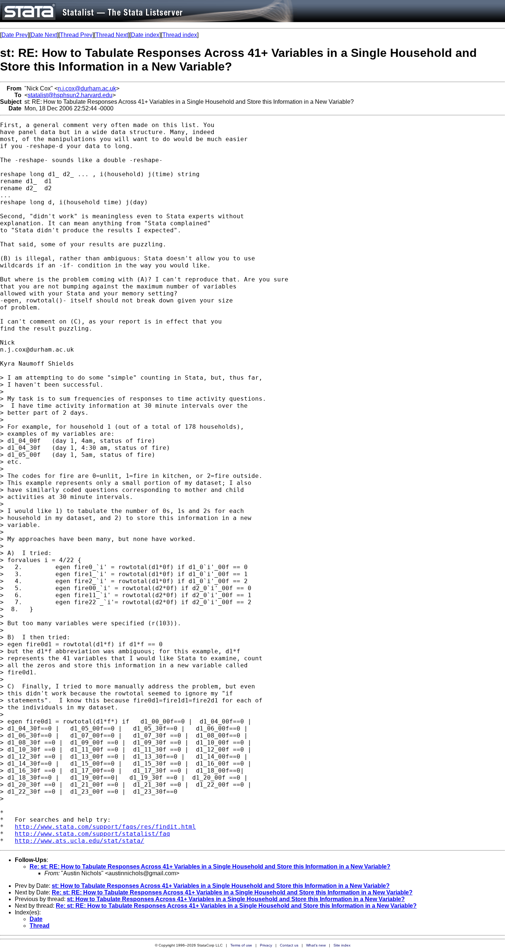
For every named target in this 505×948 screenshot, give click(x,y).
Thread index (179, 35)
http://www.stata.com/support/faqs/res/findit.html (105, 826)
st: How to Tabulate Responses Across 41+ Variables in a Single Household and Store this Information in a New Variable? (221, 886)
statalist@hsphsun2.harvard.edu (70, 95)
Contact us (289, 945)
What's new (316, 945)
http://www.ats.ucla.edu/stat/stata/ (79, 840)
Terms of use (241, 945)
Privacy (266, 945)
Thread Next (111, 35)
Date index (145, 35)
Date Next (44, 35)
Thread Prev (76, 35)
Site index (341, 945)
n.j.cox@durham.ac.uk (87, 88)
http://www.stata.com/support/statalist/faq (92, 833)
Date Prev (14, 35)
